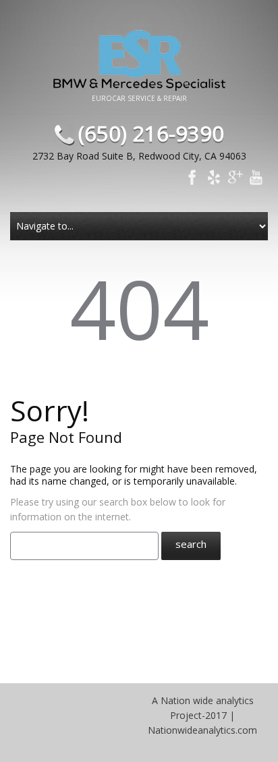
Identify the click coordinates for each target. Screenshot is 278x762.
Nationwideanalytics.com (202, 730)
